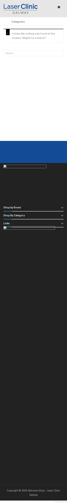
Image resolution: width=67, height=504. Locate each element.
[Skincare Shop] (20, 8)
